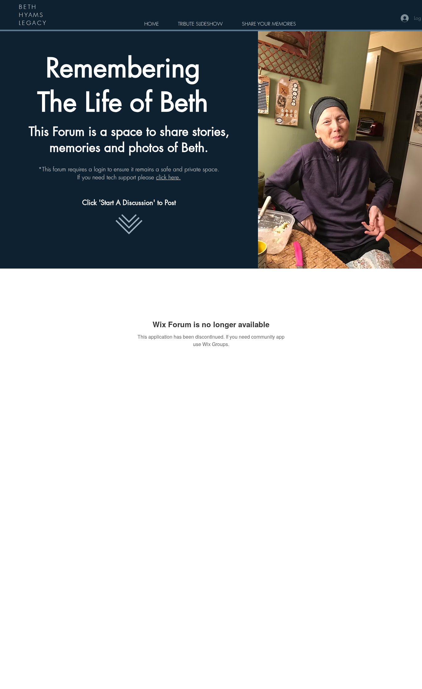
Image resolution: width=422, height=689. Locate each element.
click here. (168, 177)
